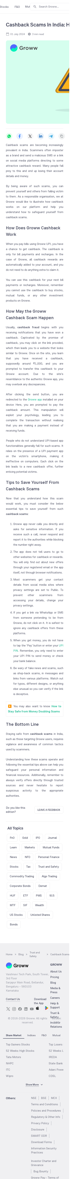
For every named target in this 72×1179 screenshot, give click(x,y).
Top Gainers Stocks (18, 1044)
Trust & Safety (54, 1015)
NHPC (10, 1063)
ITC (8, 1070)
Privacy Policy (40, 1123)
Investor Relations (56, 1025)
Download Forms (41, 1142)
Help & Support (55, 1005)
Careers (55, 998)
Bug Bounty (40, 1171)
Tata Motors (13, 1057)
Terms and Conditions (44, 1104)
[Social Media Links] (8, 1009)
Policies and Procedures (46, 1111)
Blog (53, 983)
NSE (33, 1098)
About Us (56, 971)
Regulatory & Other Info (45, 1117)
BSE (43, 1098)
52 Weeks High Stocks (20, 1051)
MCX (54, 1098)
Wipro (9, 1076)
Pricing (54, 977)
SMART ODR (39, 1136)
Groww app (35, 399)
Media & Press (55, 990)
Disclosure (37, 1129)
